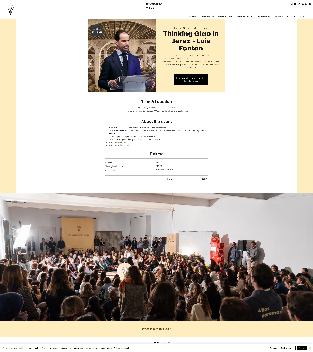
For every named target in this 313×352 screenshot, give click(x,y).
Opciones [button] (273, 348)
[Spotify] (310, 4)
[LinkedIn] (302, 4)
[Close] (310, 348)
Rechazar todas (287, 348)
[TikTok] (299, 4)
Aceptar (302, 348)
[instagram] (291, 4)
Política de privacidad (122, 348)
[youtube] (295, 4)
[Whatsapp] (306, 4)
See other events (191, 81)
